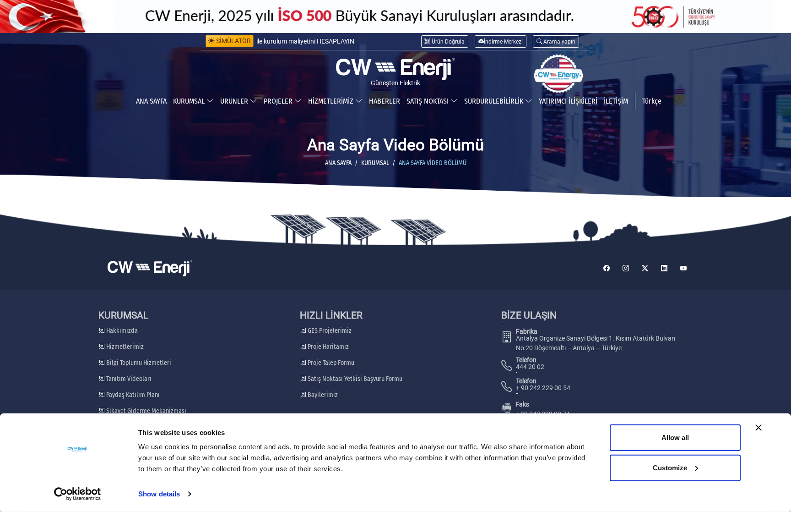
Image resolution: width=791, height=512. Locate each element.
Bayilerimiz (322, 395)
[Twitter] (645, 268)
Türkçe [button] (651, 101)
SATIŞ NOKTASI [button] (428, 101)
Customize (670, 467)
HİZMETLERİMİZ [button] (331, 101)
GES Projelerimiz (329, 331)
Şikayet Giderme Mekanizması (145, 411)
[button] (556, 41)
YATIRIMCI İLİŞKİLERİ (568, 101)
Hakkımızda (121, 331)
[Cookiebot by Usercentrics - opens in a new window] (78, 494)
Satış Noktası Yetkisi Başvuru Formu (354, 379)
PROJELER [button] (279, 101)
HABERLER (384, 101)
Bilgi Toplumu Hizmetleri (138, 363)
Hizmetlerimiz (124, 347)
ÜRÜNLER (235, 101)
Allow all (675, 437)
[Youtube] (683, 268)
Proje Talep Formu (330, 363)
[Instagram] (625, 268)
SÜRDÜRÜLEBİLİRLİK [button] (494, 101)
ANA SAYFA (151, 101)
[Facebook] (606, 268)
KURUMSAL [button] (189, 101)
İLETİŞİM (616, 101)
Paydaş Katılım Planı (132, 395)
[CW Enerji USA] (558, 73)
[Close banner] (758, 427)
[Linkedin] (664, 268)
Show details (159, 494)
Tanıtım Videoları (128, 379)
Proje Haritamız (327, 347)
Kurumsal (375, 163)
